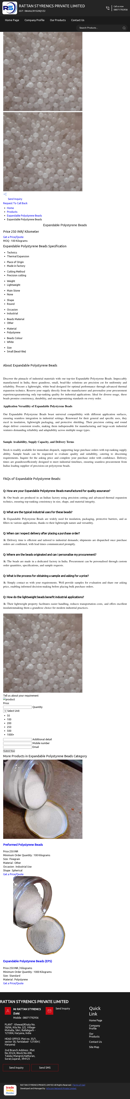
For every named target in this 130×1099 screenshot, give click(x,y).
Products (12, 211)
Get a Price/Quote (13, 237)
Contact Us (77, 20)
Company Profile (35, 20)
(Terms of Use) (78, 1085)
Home (10, 208)
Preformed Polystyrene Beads (23, 844)
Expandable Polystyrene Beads (24, 215)
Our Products (58, 20)
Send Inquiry (14, 199)
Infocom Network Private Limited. (61, 1088)
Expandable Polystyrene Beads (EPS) (27, 961)
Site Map (94, 1047)
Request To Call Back (15, 203)
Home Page (12, 20)
